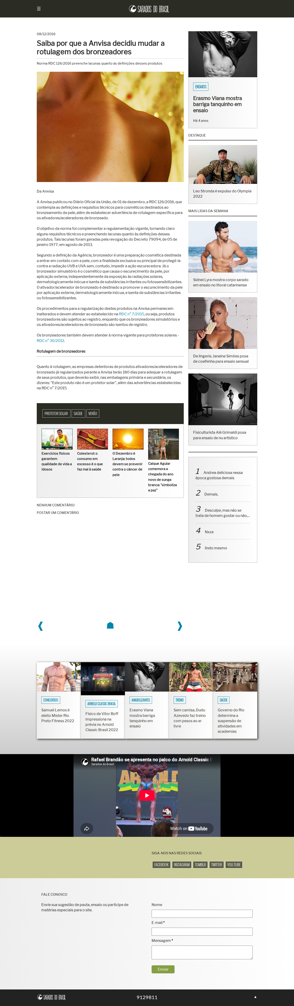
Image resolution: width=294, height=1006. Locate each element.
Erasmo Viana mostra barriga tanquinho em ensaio (217, 104)
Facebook (161, 864)
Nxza (209, 532)
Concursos (50, 700)
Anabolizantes (141, 700)
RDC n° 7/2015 (131, 314)
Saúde (78, 413)
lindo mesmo (216, 548)
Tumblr (200, 864)
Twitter (216, 864)
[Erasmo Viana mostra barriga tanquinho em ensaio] (222, 76)
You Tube (233, 864)
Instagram (181, 864)
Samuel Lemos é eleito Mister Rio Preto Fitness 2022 (57, 715)
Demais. (211, 494)
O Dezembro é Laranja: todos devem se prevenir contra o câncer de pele (128, 464)
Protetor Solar (56, 413)
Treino (180, 700)
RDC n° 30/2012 (50, 341)
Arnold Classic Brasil (102, 703)
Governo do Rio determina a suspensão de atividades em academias (231, 721)
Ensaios (200, 86)
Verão (92, 413)
